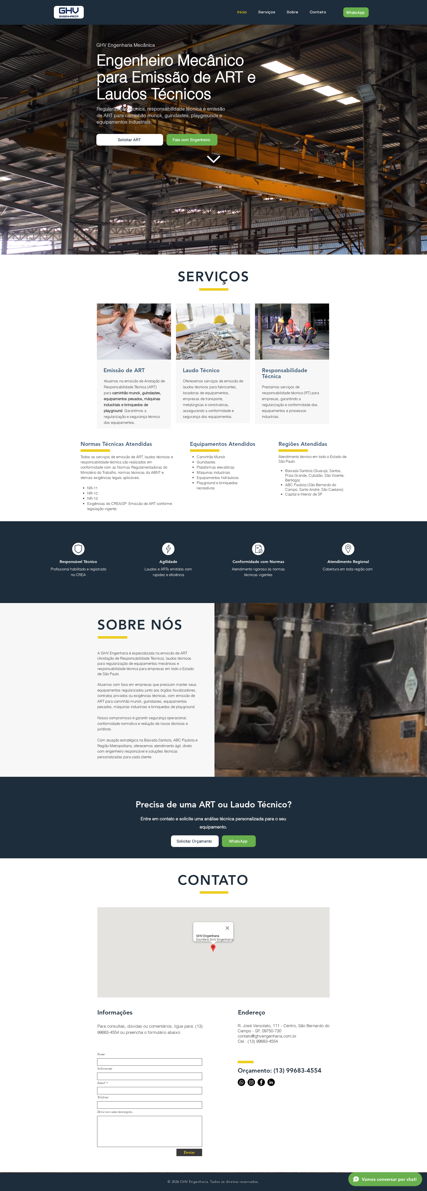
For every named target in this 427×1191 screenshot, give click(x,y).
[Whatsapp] (241, 1082)
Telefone (103, 1097)
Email (101, 1082)
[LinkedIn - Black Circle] (271, 1082)
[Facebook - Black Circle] (261, 1082)
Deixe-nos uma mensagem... (115, 1111)
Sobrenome (104, 1068)
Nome (101, 1054)
